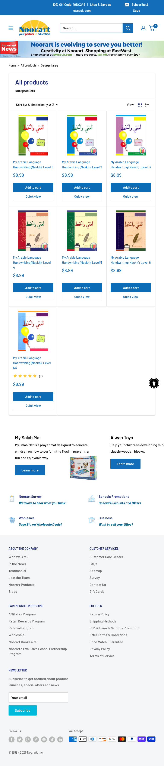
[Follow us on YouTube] (44, 739)
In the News (17, 564)
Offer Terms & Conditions (108, 635)
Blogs (13, 591)
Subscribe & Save (140, 7)
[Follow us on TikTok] (52, 739)
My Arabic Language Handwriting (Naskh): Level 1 (33, 164)
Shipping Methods (102, 621)
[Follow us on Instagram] (28, 739)
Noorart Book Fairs (23, 642)
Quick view (33, 196)
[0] (152, 28)
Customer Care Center (106, 557)
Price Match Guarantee (106, 642)
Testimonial (17, 571)
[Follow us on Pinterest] (36, 739)
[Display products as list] (147, 105)
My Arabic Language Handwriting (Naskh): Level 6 (131, 259)
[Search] (128, 28)
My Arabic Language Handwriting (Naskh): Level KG (32, 363)
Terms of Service (102, 656)
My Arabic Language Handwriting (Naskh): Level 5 (82, 259)
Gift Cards (96, 591)
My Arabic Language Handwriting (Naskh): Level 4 (32, 262)
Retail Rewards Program (27, 621)
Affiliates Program (22, 614)
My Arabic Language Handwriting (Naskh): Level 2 (82, 164)
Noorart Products (22, 584)
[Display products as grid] (140, 105)
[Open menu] (11, 28)
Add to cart (33, 187)
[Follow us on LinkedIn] (60, 739)
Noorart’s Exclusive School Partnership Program (38, 651)
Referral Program (21, 628)
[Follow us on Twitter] (20, 739)
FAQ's (93, 564)
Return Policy (99, 614)
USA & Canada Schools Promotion (114, 628)
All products (29, 65)
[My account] (143, 28)
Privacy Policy (99, 649)
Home (12, 65)
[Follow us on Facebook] (12, 739)
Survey (94, 577)
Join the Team (19, 577)
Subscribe (22, 710)
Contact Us (97, 584)
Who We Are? (18, 557)
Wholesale (16, 635)
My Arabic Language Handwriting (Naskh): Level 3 (131, 164)
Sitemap (95, 571)
